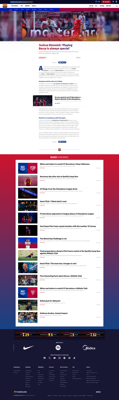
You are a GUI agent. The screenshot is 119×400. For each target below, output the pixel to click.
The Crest (74, 374)
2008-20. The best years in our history (92, 373)
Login (98, 1)
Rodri (39, 384)
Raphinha (51, 372)
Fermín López (40, 374)
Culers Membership (63, 370)
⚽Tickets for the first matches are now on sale (22, 1)
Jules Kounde (27, 380)
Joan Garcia (16, 372)
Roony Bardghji (52, 374)
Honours (51, 9)
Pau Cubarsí (27, 372)
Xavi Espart (27, 374)
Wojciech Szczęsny (17, 370)
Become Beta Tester (63, 382)
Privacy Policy (55, 395)
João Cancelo (27, 386)
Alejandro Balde (28, 370)
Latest (10, 9)
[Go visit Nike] (28, 347)
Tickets (22, 9)
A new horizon (89, 370)
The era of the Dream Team (91, 376)
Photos (45, 9)
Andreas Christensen (29, 376)
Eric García (27, 382)
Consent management (82, 395)
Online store (62, 378)
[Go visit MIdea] (89, 347)
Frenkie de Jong (41, 378)
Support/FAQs (62, 380)
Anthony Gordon (52, 376)
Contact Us (70, 395)
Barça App (62, 376)
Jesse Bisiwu (51, 380)
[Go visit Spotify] (58, 347)
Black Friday (62, 384)
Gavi (39, 370)
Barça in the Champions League (92, 382)
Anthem (73, 376)
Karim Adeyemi (52, 378)
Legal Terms (49, 395)
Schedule (16, 9)
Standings (34, 9)
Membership (27, 6)
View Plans (107, 1)
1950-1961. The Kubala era (91, 378)
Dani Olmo (40, 380)
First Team (91, 6)
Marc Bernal (40, 382)
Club (96, 6)
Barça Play (34, 6)
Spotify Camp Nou (75, 370)
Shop (22, 6)
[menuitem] (116, 1)
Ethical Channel (75, 372)
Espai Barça (102, 6)
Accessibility (65, 395)
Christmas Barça (63, 386)
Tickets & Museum (14, 6)
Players (40, 9)
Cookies (60, 395)
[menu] (116, 1)
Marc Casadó (40, 376)
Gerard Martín (27, 378)
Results (27, 9)
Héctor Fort (27, 384)
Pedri (39, 372)
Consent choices (90, 395)
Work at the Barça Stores (76, 378)
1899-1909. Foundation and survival (92, 380)
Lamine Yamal (51, 370)
